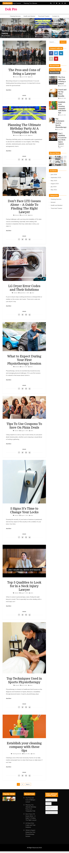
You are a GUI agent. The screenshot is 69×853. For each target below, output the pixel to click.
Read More (8, 90)
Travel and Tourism (43, 16)
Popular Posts (55, 70)
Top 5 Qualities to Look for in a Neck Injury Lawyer (24, 586)
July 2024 (53, 186)
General (17, 76)
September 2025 (56, 177)
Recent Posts (54, 72)
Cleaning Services (15, 16)
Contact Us (55, 16)
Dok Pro (11, 9)
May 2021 (54, 189)
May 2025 (54, 180)
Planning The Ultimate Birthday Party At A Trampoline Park (42, 22)
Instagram (62, 3)
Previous (51, 161)
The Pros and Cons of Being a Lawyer (30, 800)
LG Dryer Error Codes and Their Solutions (58, 159)
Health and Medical (29, 16)
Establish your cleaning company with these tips (24, 747)
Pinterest (65, 3)
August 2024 (55, 183)
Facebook (54, 3)
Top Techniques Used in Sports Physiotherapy (60, 123)
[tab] (55, 69)
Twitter (57, 3)
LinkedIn (59, 3)
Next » (28, 784)
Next (64, 161)
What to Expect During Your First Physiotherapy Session (24, 360)
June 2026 (54, 174)
